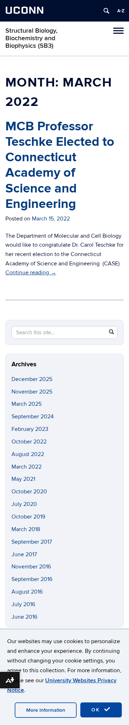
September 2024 (32, 416)
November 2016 (31, 566)
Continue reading (30, 272)
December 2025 (31, 379)
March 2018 (25, 529)
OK (96, 710)
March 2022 (26, 466)
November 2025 (31, 391)
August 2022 (27, 454)
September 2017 (31, 541)
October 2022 (29, 441)
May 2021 (23, 479)
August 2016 (27, 591)
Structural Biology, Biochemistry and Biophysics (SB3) (31, 38)
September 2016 (31, 579)
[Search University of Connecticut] (106, 11)
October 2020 (29, 491)
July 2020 (24, 504)
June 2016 (24, 617)
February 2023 (29, 429)
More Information (45, 710)
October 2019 (28, 516)
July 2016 (23, 604)
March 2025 (26, 404)
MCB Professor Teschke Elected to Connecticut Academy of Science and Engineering (59, 165)
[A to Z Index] (120, 11)
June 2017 (24, 554)
